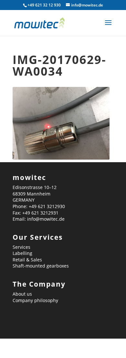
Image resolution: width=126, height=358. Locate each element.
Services (21, 247)
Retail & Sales (27, 260)
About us (22, 294)
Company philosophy (35, 300)
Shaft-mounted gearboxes (41, 266)
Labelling (22, 253)
